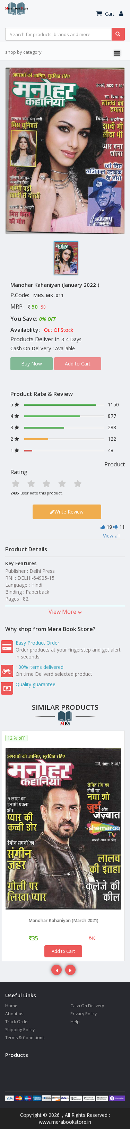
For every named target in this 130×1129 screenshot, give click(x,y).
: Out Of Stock (57, 330)
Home (11, 1006)
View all (111, 535)
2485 (14, 492)
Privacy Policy (83, 1014)
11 (122, 527)
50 (35, 306)
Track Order (17, 1022)
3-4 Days (71, 339)
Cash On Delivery (87, 1006)
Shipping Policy (20, 1030)
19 (109, 527)
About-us (14, 1014)
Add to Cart (63, 951)
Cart (109, 13)
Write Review (69, 511)
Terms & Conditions (24, 1038)
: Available (64, 348)
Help (75, 1022)
